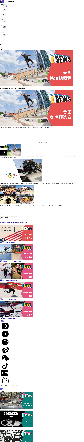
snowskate (20, 222)
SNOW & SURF (4, 10)
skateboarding (3, 241)
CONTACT (2, 320)
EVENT (3, 8)
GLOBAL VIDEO (5, 6)
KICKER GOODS (5, 26)
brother (18, 222)
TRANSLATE (4, 15)
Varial (26, 222)
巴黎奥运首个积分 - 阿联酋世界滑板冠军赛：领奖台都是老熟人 (8, 280)
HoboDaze (12, 222)
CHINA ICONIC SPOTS (5, 34)
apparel (21, 222)
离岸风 (15, 222)
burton (6, 222)
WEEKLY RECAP (5, 5)
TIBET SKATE (4, 35)
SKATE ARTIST (4, 36)
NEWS (2, 4)
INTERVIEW (2, 14)
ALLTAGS (2, 321)
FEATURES (2, 32)
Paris (14, 222)
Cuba (5, 222)
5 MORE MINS (4, 21)
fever (13, 222)
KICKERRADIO (3, 19)
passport (8, 222)
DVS (1, 222)
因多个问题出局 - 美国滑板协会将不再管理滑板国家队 (7, 242)
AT (0, 222)
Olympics (1, 241)
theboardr (10, 222)
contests (1, 317)
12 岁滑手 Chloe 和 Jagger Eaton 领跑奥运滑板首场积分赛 (8, 299)
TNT (3, 222)
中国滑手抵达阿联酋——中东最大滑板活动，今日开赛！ (8, 318)
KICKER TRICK (4, 27)
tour (16, 222)
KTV (1, 25)
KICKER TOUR (4, 28)
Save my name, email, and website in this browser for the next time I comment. (9, 216)
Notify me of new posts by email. (4, 217)
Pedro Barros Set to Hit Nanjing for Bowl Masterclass (7, 410)
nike (2, 222)
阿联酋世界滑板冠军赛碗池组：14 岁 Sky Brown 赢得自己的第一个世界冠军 (10, 261)
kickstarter (23, 222)
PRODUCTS (4, 9)
